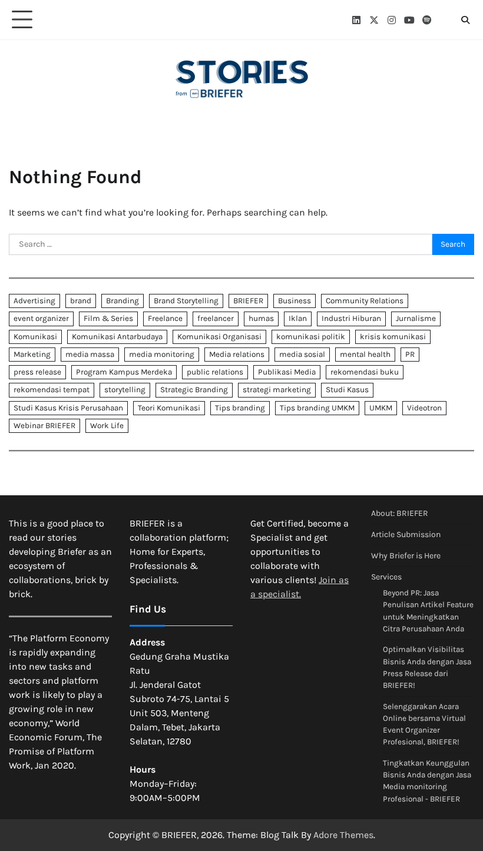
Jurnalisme (416, 318)
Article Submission (406, 534)
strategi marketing (277, 389)
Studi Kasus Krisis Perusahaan (68, 407)
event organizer (41, 318)
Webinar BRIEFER (44, 425)
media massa (89, 354)
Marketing (32, 354)
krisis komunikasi (393, 336)
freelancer (215, 318)
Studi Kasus (347, 389)
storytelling (124, 389)
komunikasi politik (310, 336)
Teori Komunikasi (169, 407)
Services (386, 577)
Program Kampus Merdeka (124, 371)
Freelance (165, 318)
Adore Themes (343, 834)
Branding (122, 300)
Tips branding (240, 407)
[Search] (465, 20)
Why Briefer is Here (406, 556)
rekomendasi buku (364, 371)
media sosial (302, 354)
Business (294, 300)
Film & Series (108, 318)
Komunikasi (35, 336)
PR (410, 354)
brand (80, 300)
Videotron (424, 407)
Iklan (298, 318)
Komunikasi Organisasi (219, 336)
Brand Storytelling (186, 300)
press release (37, 371)
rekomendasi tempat (52, 389)
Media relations (236, 354)
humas (261, 318)
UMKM (380, 407)
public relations (215, 371)
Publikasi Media (287, 371)
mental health (365, 354)
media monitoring (161, 354)
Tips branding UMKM (317, 407)
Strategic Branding (194, 389)
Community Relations (364, 300)
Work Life (107, 425)
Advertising (34, 300)
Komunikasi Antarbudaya (117, 336)
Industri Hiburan (351, 318)
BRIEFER (248, 300)
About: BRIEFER (399, 513)
